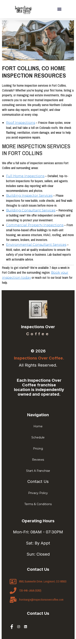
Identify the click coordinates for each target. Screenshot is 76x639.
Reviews (38, 459)
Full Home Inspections (25, 176)
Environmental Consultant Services (36, 245)
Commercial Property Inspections (34, 225)
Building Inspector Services (29, 196)
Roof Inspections (20, 123)
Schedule (38, 437)
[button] (59, 9)
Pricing (38, 448)
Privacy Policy (38, 493)
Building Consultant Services (30, 210)
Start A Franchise (38, 471)
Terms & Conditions (38, 504)
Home (38, 426)
